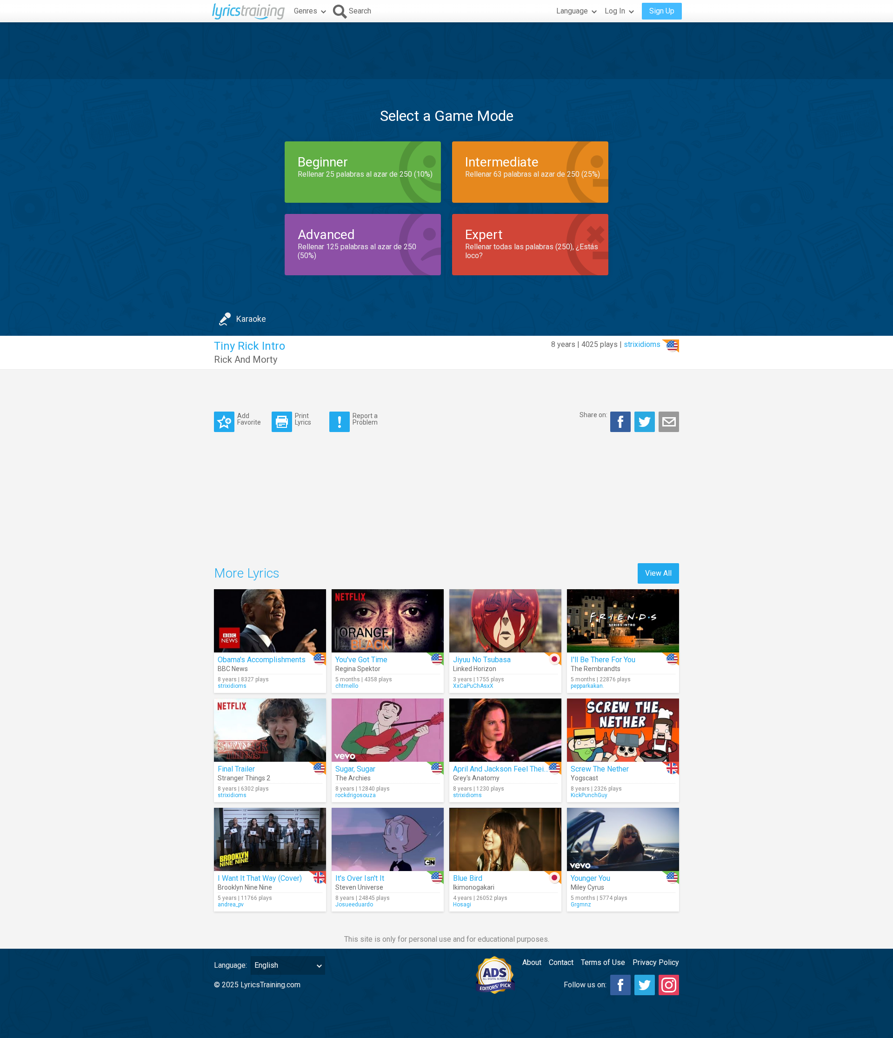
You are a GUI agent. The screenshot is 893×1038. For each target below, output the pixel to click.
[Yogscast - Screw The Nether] (623, 730)
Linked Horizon (474, 668)
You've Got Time (361, 659)
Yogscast (584, 778)
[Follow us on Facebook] (620, 985)
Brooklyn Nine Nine (245, 887)
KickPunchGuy (589, 795)
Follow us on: (585, 984)
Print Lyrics (303, 419)
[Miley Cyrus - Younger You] (623, 839)
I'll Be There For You (603, 659)
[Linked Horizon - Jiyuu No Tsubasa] (505, 620)
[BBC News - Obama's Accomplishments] (270, 620)
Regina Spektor (357, 668)
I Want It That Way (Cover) (260, 878)
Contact (561, 962)
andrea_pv (231, 904)
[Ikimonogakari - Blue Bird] (505, 839)
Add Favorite (249, 419)
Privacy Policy (656, 962)
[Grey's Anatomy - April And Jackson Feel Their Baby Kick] (505, 730)
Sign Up (661, 11)
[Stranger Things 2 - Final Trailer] (270, 730)
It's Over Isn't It (359, 878)
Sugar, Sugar (355, 769)
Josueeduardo (354, 904)
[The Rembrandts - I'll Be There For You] (623, 620)
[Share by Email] (669, 422)
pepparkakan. (587, 686)
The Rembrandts (595, 668)
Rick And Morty (245, 359)
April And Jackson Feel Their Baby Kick (516, 769)
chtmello (346, 686)
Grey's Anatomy (476, 778)
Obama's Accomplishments (262, 659)
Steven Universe (359, 887)
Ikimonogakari (473, 887)
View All (658, 573)
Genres (305, 11)
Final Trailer (236, 769)
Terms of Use (603, 962)
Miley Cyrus (587, 887)
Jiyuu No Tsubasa (482, 659)
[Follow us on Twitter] (644, 985)
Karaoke (251, 319)
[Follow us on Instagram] (669, 985)
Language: (230, 965)
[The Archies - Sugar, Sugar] (388, 730)
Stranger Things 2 (244, 778)
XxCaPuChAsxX (473, 686)
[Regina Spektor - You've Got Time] (388, 620)
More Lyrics (247, 573)
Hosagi (462, 904)
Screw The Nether (600, 769)
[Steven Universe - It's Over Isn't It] (388, 839)
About (531, 962)
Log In (615, 11)
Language (572, 11)
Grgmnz (581, 904)
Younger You (590, 878)
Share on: (593, 415)
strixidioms (642, 344)
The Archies (353, 778)
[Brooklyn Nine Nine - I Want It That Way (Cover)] (270, 839)
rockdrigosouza (355, 795)
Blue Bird (467, 878)
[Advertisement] (446, 51)
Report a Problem (365, 419)
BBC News (233, 668)
